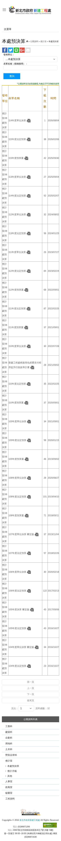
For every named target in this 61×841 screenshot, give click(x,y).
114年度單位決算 (17, 120)
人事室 (8, 781)
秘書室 (8, 793)
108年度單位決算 (17, 477)
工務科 (8, 726)
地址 (10, 830)
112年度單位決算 (17, 214)
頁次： (14, 708)
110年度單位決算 (17, 346)
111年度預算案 (16, 327)
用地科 (8, 743)
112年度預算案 (16, 289)
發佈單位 (7, 54)
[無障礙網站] (50, 825)
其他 (9, 776)
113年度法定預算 (17, 233)
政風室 (8, 787)
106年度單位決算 (17, 572)
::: (1, 3)
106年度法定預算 (17, 590)
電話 (15, 826)
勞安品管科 (11, 755)
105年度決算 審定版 (19, 609)
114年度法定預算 (17, 195)
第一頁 (30, 682)
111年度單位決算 (17, 252)
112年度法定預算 (17, 271)
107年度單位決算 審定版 (21, 534)
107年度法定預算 (17, 553)
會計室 (8, 760)
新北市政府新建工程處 (30, 9)
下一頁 (30, 694)
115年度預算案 (16, 158)
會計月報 (12, 771)
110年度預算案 (16, 402)
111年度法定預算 (17, 308)
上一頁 (30, 688)
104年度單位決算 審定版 (21, 647)
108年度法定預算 (17, 496)
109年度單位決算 (17, 421)
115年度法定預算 (17, 139)
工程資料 (10, 798)
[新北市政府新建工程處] (30, 812)
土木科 (8, 749)
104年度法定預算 (17, 666)
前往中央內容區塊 (9, 3)
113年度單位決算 (17, 177)
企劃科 (8, 737)
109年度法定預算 (17, 440)
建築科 (8, 732)
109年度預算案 (16, 459)
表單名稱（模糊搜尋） (14, 63)
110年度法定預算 (17, 383)
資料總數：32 (43, 708)
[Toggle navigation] (4, 10)
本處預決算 (13, 766)
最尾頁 (30, 700)
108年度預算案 (16, 515)
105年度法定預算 (17, 628)
